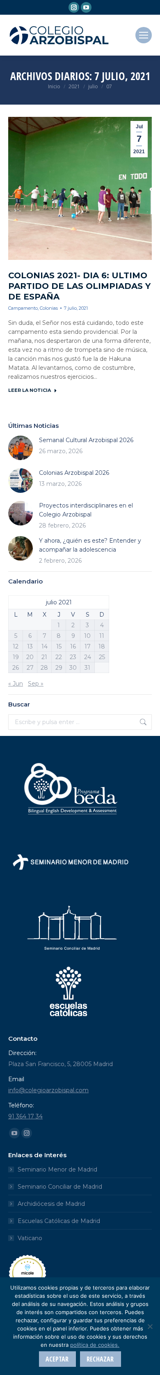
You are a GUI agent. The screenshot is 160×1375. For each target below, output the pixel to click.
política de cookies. (94, 1344)
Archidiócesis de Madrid (51, 1203)
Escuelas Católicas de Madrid (59, 1221)
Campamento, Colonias (33, 308)
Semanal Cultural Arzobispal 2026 (86, 440)
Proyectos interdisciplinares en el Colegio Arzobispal (86, 510)
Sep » (35, 683)
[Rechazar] (150, 1326)
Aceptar (57, 1359)
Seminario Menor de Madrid (57, 1169)
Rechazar (100, 1359)
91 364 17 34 (25, 1116)
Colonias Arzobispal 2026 (74, 472)
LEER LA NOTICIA (29, 390)
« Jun (15, 683)
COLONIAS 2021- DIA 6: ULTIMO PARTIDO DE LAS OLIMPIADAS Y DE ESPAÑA (79, 286)
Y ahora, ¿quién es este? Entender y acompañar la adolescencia (90, 545)
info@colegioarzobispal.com (48, 1090)
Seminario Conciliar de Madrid (60, 1186)
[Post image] (20, 448)
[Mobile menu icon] (143, 35)
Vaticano (30, 1238)
